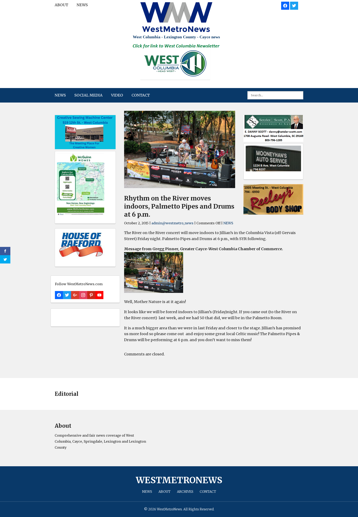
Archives (185, 491)
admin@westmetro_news (172, 223)
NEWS (82, 4)
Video (117, 95)
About (61, 4)
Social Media (88, 95)
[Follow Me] (294, 5)
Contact (141, 95)
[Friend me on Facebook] (285, 5)
